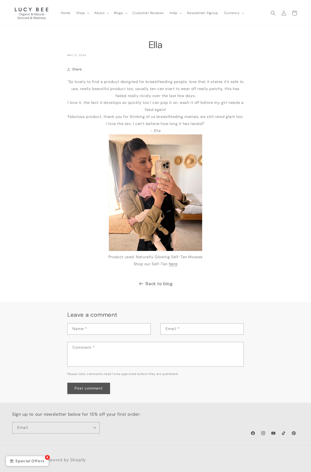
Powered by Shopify (65, 460)
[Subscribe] (94, 427)
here (173, 263)
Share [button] (77, 69)
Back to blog (159, 284)
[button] (82, 13)
